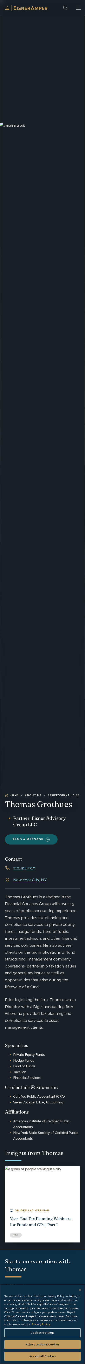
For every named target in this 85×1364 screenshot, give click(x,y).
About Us (33, 795)
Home (14, 795)
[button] (78, 8)
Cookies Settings (42, 1332)
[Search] (65, 8)
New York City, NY (30, 879)
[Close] (80, 1290)
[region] (42, 1324)
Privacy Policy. (41, 1324)
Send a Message (28, 839)
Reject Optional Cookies (42, 1344)
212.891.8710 (24, 868)
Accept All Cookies (42, 1356)
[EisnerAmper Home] (26, 8)
